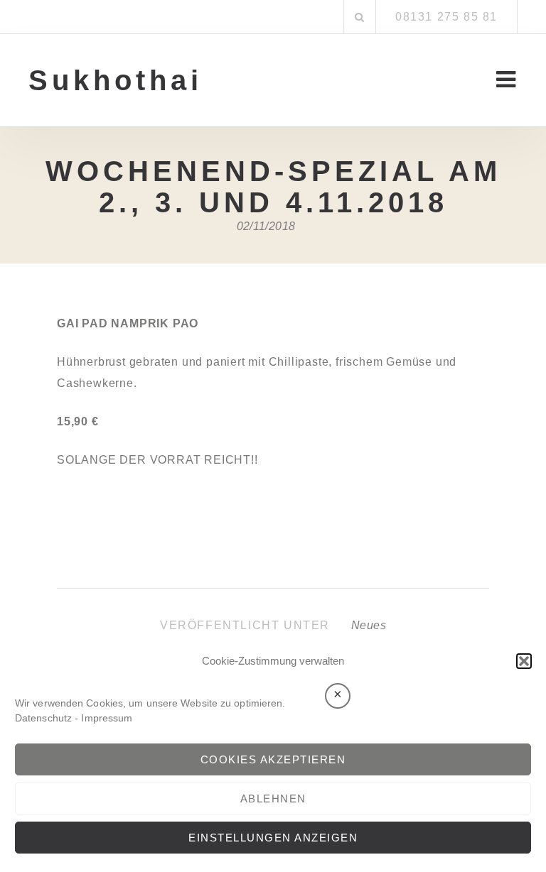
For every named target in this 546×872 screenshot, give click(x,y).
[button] (524, 661)
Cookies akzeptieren (273, 759)
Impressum (106, 718)
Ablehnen (273, 798)
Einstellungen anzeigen (273, 838)
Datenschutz (43, 718)
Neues (368, 625)
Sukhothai (115, 80)
